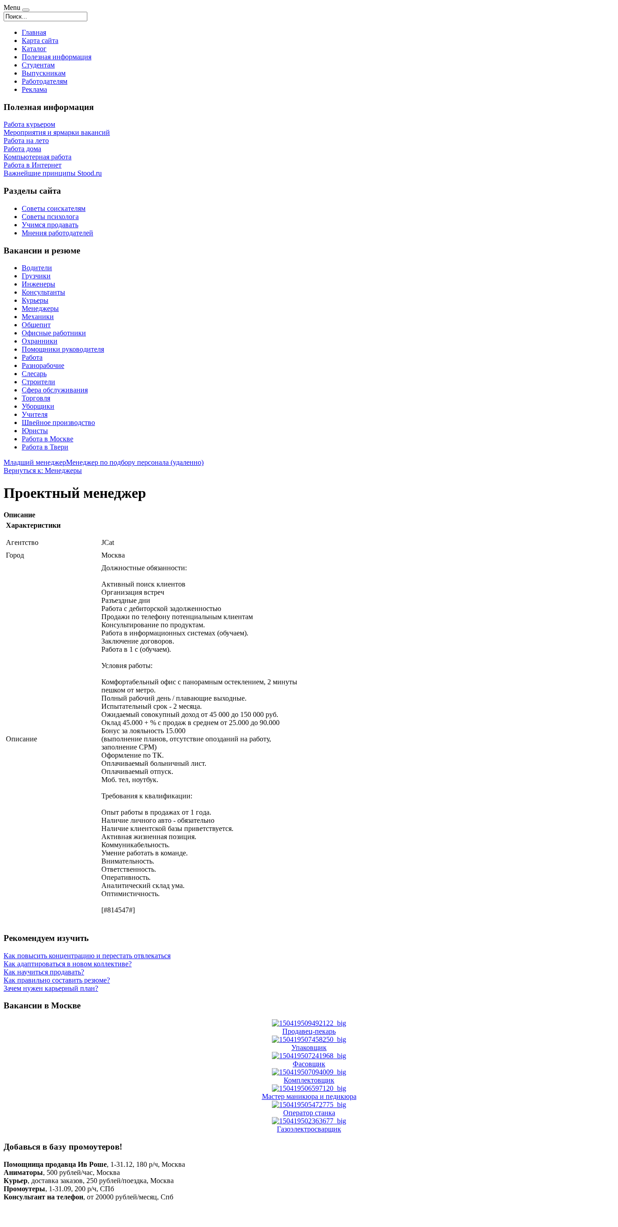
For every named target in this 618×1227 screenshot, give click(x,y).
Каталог (34, 49)
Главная (34, 32)
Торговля (36, 398)
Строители (38, 382)
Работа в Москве (47, 439)
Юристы (35, 430)
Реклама (34, 89)
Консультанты (43, 292)
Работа (32, 357)
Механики (38, 316)
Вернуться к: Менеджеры (43, 470)
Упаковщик (309, 1047)
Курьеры (35, 300)
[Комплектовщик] (309, 1072)
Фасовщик (309, 1064)
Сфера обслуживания (55, 390)
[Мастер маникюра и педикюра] (309, 1088)
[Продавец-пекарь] (309, 1023)
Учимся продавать (50, 225)
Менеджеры (40, 308)
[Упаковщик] (309, 1039)
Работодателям (44, 81)
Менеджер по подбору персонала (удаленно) (135, 462)
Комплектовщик (309, 1080)
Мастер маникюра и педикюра (309, 1096)
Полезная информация (56, 57)
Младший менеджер (35, 462)
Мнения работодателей (57, 233)
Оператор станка (309, 1113)
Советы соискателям (54, 208)
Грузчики (36, 276)
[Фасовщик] (309, 1056)
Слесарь (34, 373)
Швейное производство (58, 422)
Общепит (36, 325)
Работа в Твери (45, 447)
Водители (37, 268)
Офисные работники (54, 333)
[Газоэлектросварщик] (309, 1121)
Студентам (38, 65)
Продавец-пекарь (309, 1031)
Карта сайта (40, 40)
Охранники (39, 341)
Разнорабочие (43, 365)
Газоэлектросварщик (309, 1129)
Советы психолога (50, 216)
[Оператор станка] (309, 1104)
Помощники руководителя (63, 349)
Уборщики (38, 406)
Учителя (35, 414)
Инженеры (38, 284)
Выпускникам (44, 73)
